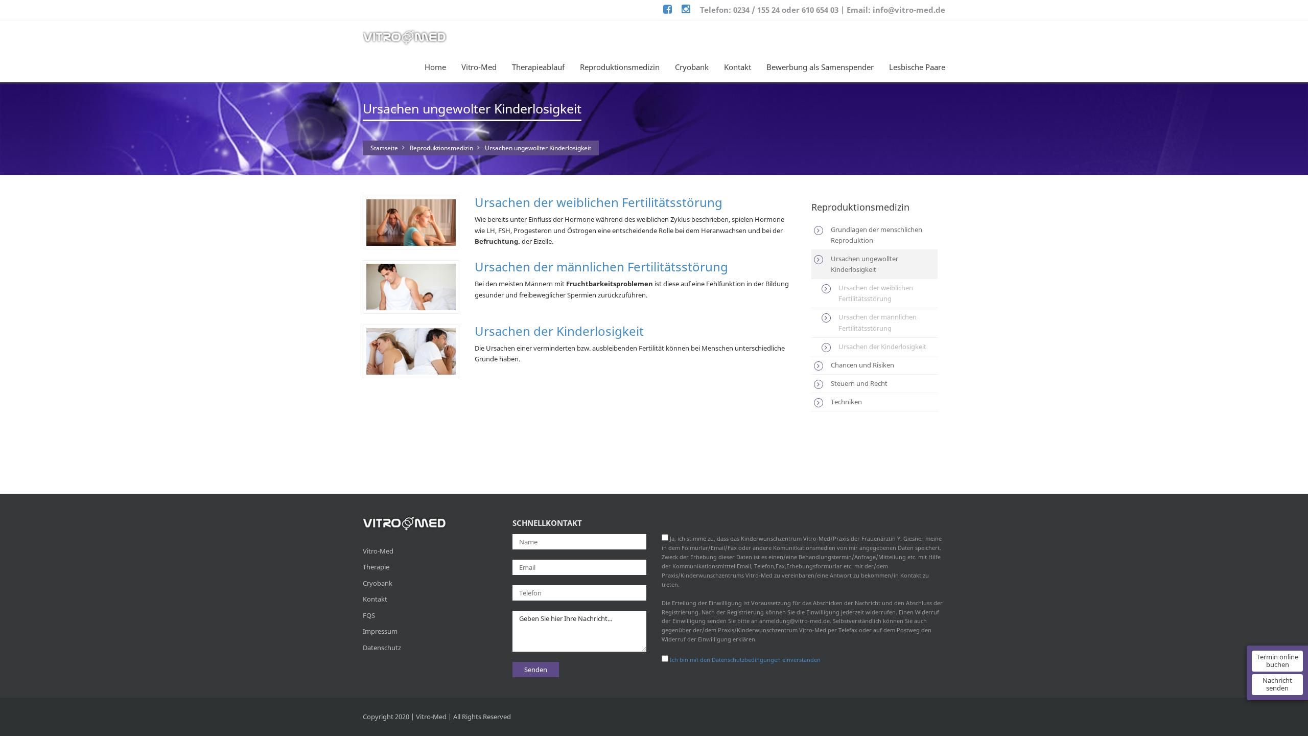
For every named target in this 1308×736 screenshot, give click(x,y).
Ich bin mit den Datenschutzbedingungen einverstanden (745, 659)
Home (435, 67)
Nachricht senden (1277, 684)
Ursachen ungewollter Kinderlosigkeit (538, 148)
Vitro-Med (479, 67)
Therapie (376, 566)
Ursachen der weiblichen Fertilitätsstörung (598, 202)
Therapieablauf (538, 67)
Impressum (380, 631)
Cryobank (692, 67)
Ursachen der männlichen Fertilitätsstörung (601, 266)
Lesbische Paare (917, 67)
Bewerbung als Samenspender (820, 67)
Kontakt (737, 67)
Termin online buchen (1277, 661)
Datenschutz (382, 647)
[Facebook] (667, 10)
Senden (535, 669)
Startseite (384, 148)
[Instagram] (686, 10)
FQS (369, 615)
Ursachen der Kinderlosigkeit (559, 331)
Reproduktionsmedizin (620, 67)
